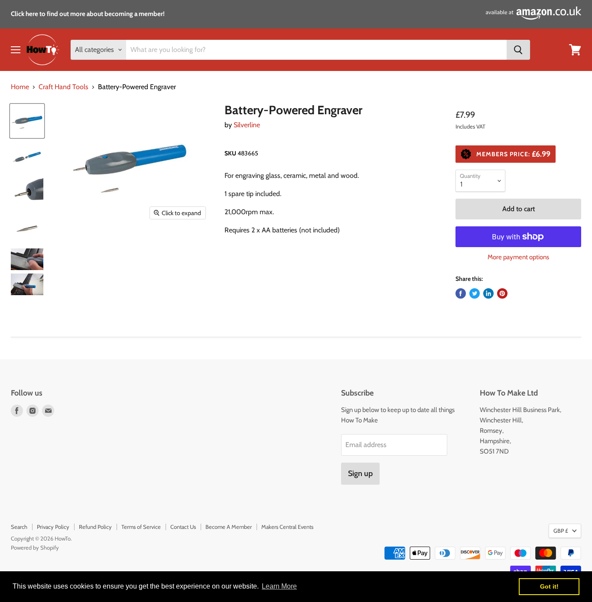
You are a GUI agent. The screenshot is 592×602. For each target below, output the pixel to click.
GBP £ (560, 530)
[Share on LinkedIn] (488, 293)
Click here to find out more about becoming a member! (88, 14)
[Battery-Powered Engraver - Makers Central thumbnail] (27, 121)
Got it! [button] (549, 586)
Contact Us (183, 526)
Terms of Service (141, 526)
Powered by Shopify (35, 547)
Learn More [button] (279, 586)
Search (19, 526)
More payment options (518, 257)
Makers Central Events (287, 526)
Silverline (247, 125)
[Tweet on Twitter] (474, 293)
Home (20, 87)
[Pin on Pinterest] (502, 293)
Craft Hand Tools (63, 87)
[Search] (518, 50)
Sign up (360, 473)
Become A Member (228, 526)
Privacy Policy (53, 526)
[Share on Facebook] (460, 293)
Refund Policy (95, 526)
